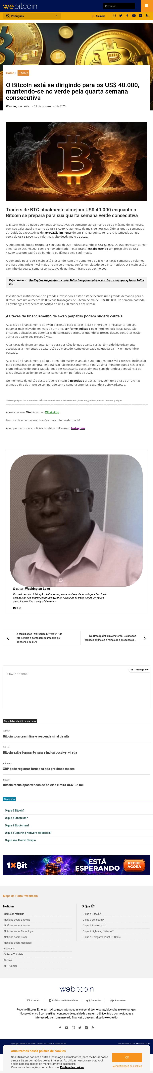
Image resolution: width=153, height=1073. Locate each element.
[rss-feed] (147, 16)
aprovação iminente (58, 232)
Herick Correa (143, 1043)
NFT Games (11, 966)
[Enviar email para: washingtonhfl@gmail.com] (14, 608)
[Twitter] (121, 16)
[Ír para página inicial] (51, 6)
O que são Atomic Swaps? (20, 840)
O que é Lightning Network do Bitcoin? (28, 833)
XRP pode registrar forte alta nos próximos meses (39, 769)
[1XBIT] (76, 865)
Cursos (8, 960)
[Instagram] (114, 16)
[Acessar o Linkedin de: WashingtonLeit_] (20, 608)
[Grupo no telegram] (140, 16)
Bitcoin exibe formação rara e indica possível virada (40, 753)
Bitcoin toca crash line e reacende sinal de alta (36, 736)
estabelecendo (98, 249)
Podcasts (9, 948)
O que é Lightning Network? (98, 931)
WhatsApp (52, 412)
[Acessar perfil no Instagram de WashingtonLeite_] (17, 608)
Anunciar (95, 1000)
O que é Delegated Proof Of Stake (102, 937)
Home (10, 73)
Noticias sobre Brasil (15, 937)
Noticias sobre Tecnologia (18, 931)
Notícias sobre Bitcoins (17, 920)
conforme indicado (77, 329)
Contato (35, 1000)
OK (127, 1057)
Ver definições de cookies (127, 1066)
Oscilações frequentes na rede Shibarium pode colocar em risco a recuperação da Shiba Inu (76, 282)
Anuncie (100, 16)
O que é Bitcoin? (15, 811)
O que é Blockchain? (17, 826)
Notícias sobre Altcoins (17, 925)
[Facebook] (127, 16)
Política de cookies (72, 1067)
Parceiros (120, 1000)
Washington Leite (37, 588)
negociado (77, 380)
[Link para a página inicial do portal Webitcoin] (76, 989)
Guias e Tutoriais (13, 954)
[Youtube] (134, 16)
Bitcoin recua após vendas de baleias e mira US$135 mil (43, 785)
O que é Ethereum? (16, 818)
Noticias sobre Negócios (18, 943)
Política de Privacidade (64, 1000)
